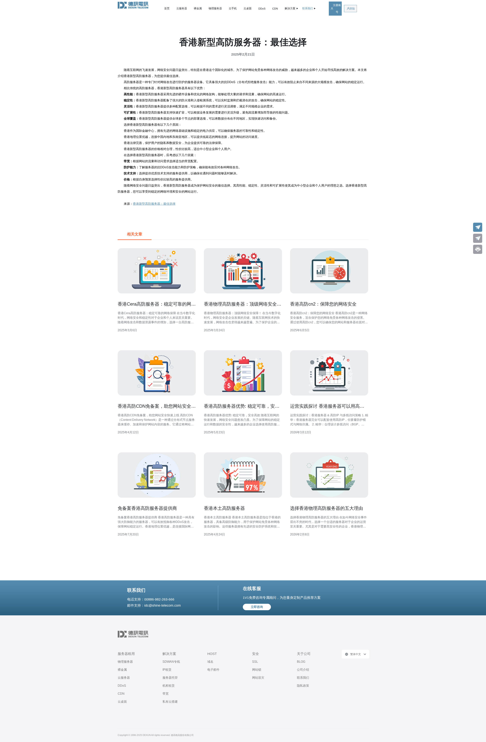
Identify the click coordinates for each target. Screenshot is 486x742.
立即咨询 (257, 607)
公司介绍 (303, 669)
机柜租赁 (169, 685)
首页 (167, 8)
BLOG (301, 661)
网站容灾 (258, 677)
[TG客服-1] (477, 227)
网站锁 (256, 669)
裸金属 (198, 8)
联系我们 (303, 677)
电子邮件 (213, 669)
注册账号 (337, 9)
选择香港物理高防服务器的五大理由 (326, 508)
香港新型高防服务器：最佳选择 (154, 203)
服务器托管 (170, 677)
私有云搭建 (170, 701)
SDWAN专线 (171, 661)
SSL (255, 661)
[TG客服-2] (477, 238)
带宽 (166, 693)
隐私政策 (303, 685)
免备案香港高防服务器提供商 (147, 508)
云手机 (233, 8)
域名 (210, 661)
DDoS (261, 8)
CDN (275, 8)
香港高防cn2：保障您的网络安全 (323, 304)
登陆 (352, 8)
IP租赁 (167, 669)
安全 (255, 654)
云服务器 (181, 8)
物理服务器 (215, 8)
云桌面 (248, 8)
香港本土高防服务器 (224, 508)
